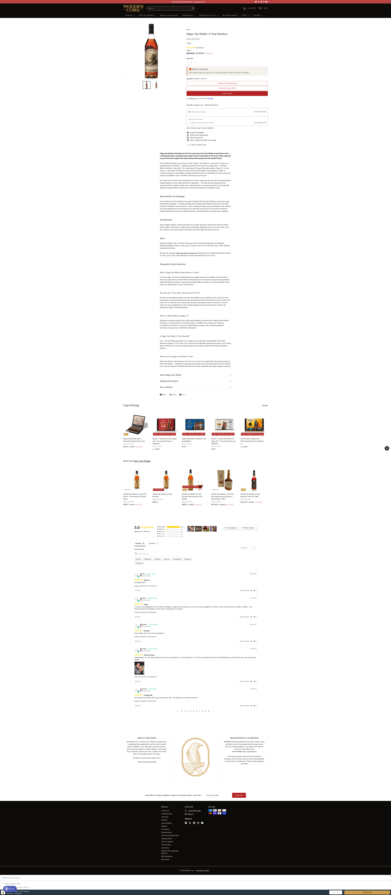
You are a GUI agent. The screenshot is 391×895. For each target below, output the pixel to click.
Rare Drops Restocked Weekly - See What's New (188, 2)
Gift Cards (164, 817)
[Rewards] (10, 889)
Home (189, 29)
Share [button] (139, 590)
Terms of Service (167, 841)
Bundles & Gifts (208, 15)
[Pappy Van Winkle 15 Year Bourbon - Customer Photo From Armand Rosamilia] (213, 529)
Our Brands (165, 829)
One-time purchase (12, 878)
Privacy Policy (166, 845)
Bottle (138, 559)
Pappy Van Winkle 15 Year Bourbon (145, 586)
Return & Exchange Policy (170, 835)
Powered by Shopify (202, 870)
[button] (252, 590)
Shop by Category (169, 15)
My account (165, 859)
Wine (245, 15)
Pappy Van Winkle (193, 39)
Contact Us (165, 811)
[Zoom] (151, 51)
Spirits (129, 15)
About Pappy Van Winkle (170, 375)
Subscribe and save (12, 884)
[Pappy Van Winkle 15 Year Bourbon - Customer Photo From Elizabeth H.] (198, 529)
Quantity (190, 58)
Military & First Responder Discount (170, 852)
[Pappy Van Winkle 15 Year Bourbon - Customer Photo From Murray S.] (190, 529)
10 (209, 711)
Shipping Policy (166, 838)
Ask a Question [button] (232, 528)
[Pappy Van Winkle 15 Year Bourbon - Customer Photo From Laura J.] (205, 529)
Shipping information (169, 381)
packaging (177, 559)
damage (188, 559)
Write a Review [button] (249, 528)
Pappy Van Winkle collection (186, 253)
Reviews (164, 826)
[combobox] (171, 8)
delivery (157, 559)
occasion (139, 563)
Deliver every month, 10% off (17, 887)
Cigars (257, 15)
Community (165, 848)
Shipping (189, 78)
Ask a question (166, 387)
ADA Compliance (167, 856)
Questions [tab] (152, 543)
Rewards (164, 820)
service (166, 559)
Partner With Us (166, 832)
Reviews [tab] (138, 543)
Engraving (188, 15)
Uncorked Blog (166, 823)
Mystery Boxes (230, 15)
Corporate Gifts (166, 814)
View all (265, 405)
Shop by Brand (146, 15)
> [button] (213, 711)
